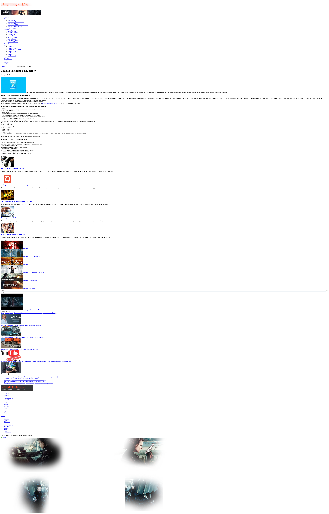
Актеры (6, 29)
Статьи (6, 63)
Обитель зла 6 (12, 28)
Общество (7, 422)
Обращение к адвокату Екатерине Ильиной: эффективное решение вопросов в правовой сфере (28, 313)
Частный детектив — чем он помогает (12, 168)
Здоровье (6, 419)
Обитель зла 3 (12, 23)
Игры (5, 402)
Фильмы (6, 18)
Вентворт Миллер (13, 42)
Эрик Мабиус (12, 34)
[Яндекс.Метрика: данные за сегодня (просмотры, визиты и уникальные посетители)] (6, 437)
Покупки (6, 423)
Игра (5, 45)
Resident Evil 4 (12, 51)
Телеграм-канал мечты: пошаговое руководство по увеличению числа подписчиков (28, 383)
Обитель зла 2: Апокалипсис (16, 22)
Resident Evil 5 (12, 52)
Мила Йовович (12, 31)
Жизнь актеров (8, 398)
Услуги (10, 66)
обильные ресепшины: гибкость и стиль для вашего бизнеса (21, 378)
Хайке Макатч (12, 35)
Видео (6, 57)
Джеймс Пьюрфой (13, 32)
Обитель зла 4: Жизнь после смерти (18, 25)
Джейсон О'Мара (13, 40)
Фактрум (6, 62)
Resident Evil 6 (12, 54)
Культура (6, 420)
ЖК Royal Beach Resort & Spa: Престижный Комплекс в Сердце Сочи (24, 381)
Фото (5, 60)
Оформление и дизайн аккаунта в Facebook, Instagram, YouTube (19, 349)
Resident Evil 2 (12, 48)
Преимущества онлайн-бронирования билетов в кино (17, 218)
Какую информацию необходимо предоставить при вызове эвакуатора (21, 325)
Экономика (7, 432)
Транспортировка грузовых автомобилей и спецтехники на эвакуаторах (22, 337)
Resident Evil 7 (12, 56)
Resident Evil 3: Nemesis (14, 49)
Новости (6, 43)
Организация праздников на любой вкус (13, 234)
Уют (5, 429)
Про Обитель (8, 59)
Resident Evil (11, 46)
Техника (6, 426)
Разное (3, 416)
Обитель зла (11, 20)
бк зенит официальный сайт (50, 103)
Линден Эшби (12, 39)
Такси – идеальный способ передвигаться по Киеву (16, 201)
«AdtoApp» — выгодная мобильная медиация (15, 185)
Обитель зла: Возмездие (15, 26)
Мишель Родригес (13, 37)
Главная (6, 17)
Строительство (8, 425)
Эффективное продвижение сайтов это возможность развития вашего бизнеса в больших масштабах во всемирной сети (36, 361)
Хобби (6, 431)
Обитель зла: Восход (29, 288)
